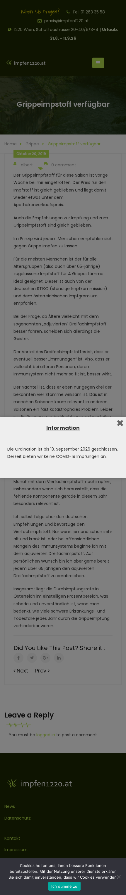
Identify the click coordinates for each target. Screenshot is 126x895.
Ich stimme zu (64, 886)
